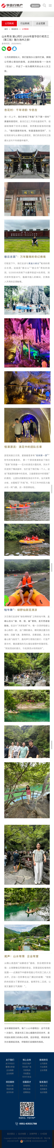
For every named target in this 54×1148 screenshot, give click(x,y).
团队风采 (26, 1089)
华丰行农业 (26, 1077)
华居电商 (26, 1070)
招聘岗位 (26, 1092)
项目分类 (10, 1086)
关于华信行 (10, 1063)
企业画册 (10, 1070)
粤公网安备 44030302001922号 (35, 1141)
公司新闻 (9, 23)
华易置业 (26, 1073)
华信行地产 (26, 1063)
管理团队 (26, 1086)
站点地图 (43, 1092)
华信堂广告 (26, 1067)
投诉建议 (11, 1134)
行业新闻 (24, 23)
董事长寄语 (10, 1067)
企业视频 (10, 1073)
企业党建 (40, 23)
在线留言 (43, 1089)
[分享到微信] (4, 48)
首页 (6, 29)
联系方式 (43, 1086)
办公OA (35, 6)
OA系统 (43, 1134)
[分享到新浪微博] (9, 48)
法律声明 (33, 1134)
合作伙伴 (10, 1092)
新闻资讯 (14, 29)
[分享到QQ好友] (14, 48)
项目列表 (10, 1089)
